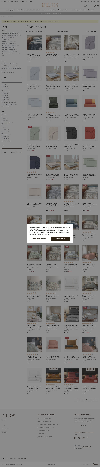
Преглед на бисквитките (39, 238)
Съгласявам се (60, 238)
